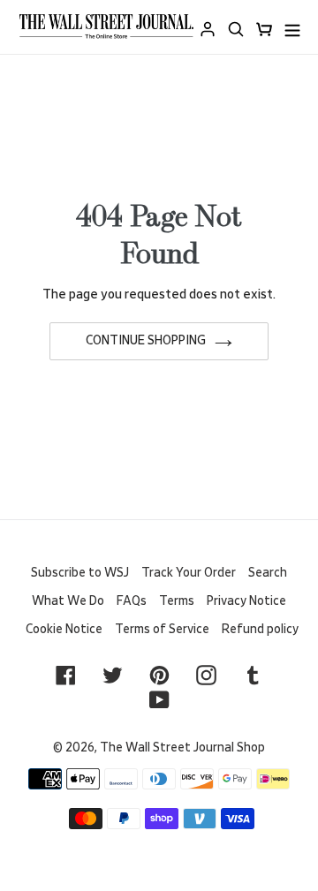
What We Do (68, 601)
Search (267, 573)
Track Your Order (188, 573)
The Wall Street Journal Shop (182, 748)
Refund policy (260, 629)
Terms (176, 601)
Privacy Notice (246, 601)
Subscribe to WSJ (80, 573)
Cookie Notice (64, 629)
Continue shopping (146, 341)
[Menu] (292, 27)
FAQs (132, 601)
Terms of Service (162, 629)
